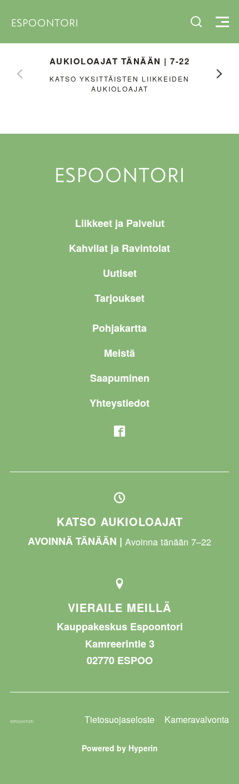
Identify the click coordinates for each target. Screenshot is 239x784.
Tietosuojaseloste (119, 719)
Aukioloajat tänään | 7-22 (119, 61)
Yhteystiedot (119, 403)
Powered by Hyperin (120, 747)
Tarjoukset (119, 298)
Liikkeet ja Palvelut (120, 223)
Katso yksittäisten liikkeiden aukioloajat (119, 83)
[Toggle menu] (221, 22)
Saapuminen (120, 378)
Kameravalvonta (197, 719)
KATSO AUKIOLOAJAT (120, 521)
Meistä (119, 353)
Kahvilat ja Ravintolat (119, 248)
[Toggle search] (196, 21)
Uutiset (120, 273)
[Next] (219, 73)
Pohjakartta (119, 328)
